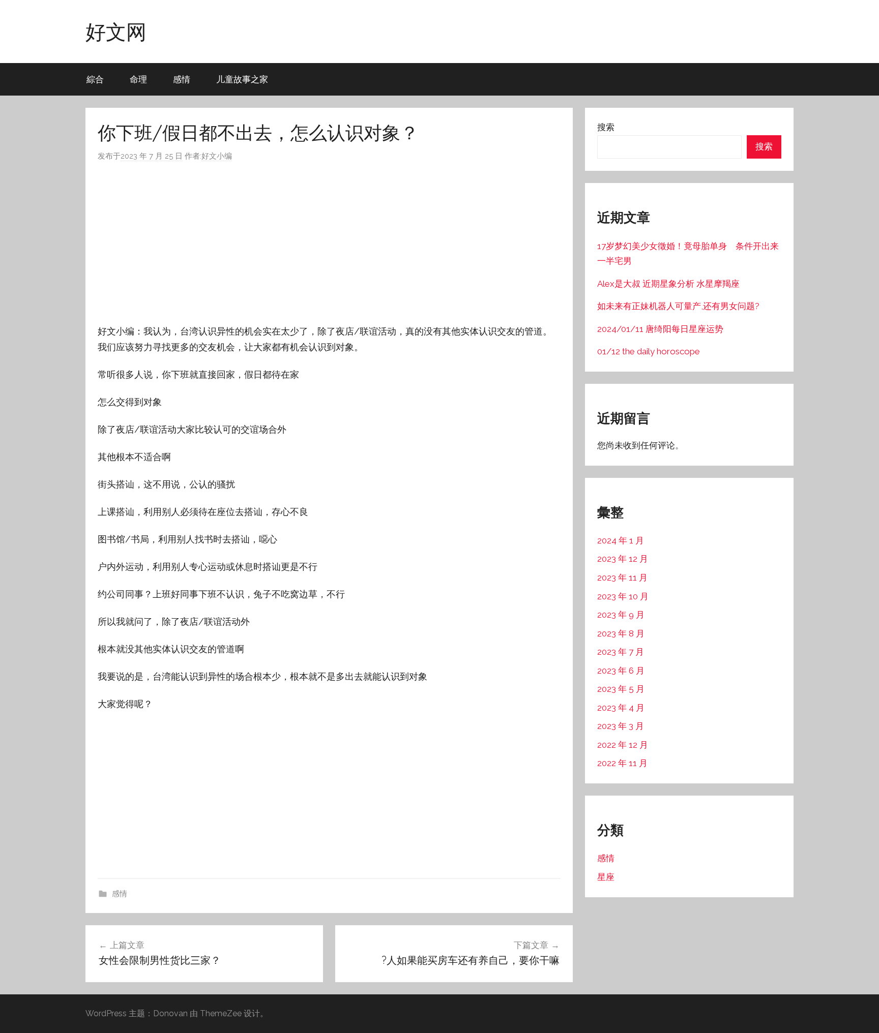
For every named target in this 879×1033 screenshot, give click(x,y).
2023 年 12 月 (622, 559)
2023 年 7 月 (620, 652)
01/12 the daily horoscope (648, 351)
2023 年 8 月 (620, 633)
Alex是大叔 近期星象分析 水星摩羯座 (668, 284)
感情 (181, 79)
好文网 (115, 31)
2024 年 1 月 (620, 540)
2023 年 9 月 (620, 615)
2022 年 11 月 (622, 763)
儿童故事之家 (242, 79)
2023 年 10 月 (623, 596)
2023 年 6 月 (620, 670)
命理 (138, 79)
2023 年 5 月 (620, 689)
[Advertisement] (329, 243)
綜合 (95, 79)
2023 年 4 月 (620, 708)
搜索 (605, 127)
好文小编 (216, 156)
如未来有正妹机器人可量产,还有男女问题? (678, 306)
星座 (605, 877)
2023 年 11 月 (622, 577)
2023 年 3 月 (620, 726)
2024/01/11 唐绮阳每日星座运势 (660, 329)
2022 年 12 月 (622, 745)
